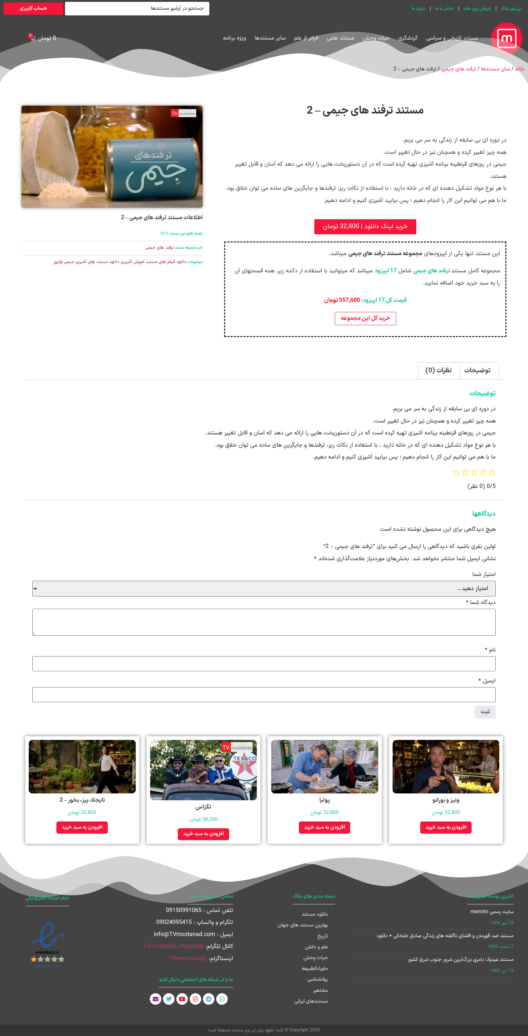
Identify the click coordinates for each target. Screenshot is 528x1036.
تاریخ (323, 936)
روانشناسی (317, 979)
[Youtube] (182, 999)
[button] (365, 226)
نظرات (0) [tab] (439, 371)
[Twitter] (169, 999)
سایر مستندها (270, 38)
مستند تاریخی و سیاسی (452, 38)
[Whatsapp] (222, 999)
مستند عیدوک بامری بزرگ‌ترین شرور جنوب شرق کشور (461, 959)
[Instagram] (195, 999)
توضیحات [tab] (477, 371)
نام (490, 650)
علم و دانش (316, 947)
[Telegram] (208, 999)
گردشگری (408, 38)
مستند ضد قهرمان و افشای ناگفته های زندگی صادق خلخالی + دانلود (445, 936)
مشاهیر (320, 990)
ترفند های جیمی (458, 69)
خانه (519, 69)
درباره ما (418, 8)
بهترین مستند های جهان (303, 925)
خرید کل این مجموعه (365, 318)
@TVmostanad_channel (173, 946)
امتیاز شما (484, 574)
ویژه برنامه (234, 38)
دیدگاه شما (481, 603)
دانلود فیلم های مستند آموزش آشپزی (153, 262)
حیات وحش (376, 38)
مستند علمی (340, 38)
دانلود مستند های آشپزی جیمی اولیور (86, 262)
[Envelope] (155, 999)
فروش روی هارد (477, 8)
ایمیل (487, 681)
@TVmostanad (188, 958)
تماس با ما (444, 8)
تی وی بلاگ (511, 8)
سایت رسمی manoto (492, 912)
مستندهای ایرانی (311, 1001)
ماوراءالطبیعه (315, 968)
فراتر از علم (306, 38)
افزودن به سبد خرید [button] (446, 827)
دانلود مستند (315, 914)
